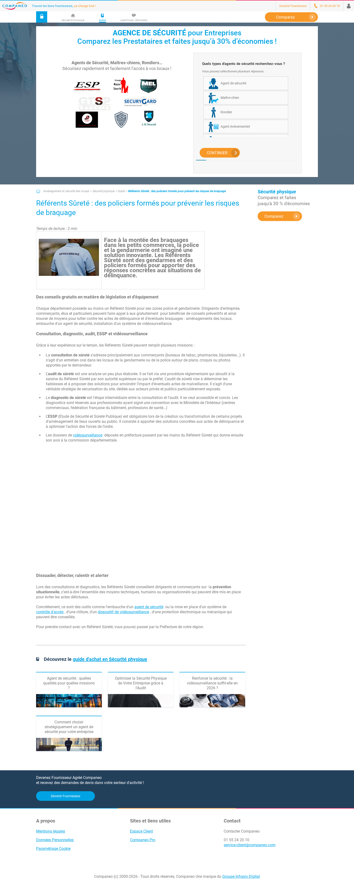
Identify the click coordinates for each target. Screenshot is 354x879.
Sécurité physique (103, 191)
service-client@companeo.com (249, 845)
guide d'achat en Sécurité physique (110, 659)
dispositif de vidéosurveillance (123, 612)
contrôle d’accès (50, 612)
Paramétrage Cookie (53, 848)
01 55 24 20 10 (236, 840)
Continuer (217, 153)
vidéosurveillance (87, 435)
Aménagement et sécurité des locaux (66, 191)
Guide (121, 191)
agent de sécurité (148, 607)
